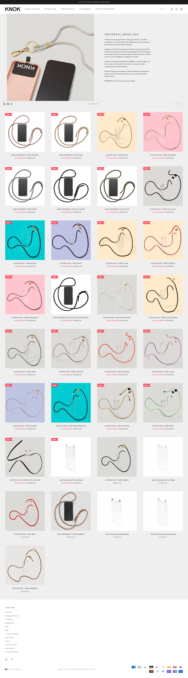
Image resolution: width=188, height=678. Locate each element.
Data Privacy (9, 637)
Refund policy (9, 648)
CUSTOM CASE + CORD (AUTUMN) (117, 426)
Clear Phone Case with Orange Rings (163, 534)
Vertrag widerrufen (105, 9)
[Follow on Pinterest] (12, 659)
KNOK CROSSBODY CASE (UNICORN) (25, 155)
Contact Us (9, 619)
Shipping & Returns (11, 616)
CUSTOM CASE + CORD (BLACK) (25, 263)
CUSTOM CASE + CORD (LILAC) (163, 372)
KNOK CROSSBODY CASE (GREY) (25, 209)
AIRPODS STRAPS (67, 9)
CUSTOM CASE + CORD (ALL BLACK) (163, 209)
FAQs (7, 627)
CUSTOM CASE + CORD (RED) (25, 534)
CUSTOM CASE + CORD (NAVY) (71, 263)
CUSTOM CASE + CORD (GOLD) (117, 155)
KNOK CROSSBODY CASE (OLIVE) (117, 209)
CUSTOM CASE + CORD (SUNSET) (163, 263)
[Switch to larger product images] (4, 104)
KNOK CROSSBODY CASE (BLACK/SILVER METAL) (71, 318)
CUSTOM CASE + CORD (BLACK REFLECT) (71, 426)
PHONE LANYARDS (32, 9)
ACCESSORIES (85, 9)
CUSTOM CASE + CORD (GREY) (25, 372)
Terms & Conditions (12, 634)
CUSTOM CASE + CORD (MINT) (163, 426)
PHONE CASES (50, 9)
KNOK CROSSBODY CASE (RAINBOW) (71, 534)
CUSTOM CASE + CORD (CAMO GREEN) (163, 318)
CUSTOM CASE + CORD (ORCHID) (25, 426)
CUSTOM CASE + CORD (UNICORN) (163, 155)
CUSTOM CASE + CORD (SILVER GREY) (117, 318)
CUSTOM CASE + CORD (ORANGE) (117, 372)
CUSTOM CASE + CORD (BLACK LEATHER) (25, 480)
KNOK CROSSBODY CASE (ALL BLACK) (71, 209)
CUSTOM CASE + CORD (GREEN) (117, 480)
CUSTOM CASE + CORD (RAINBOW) (25, 588)
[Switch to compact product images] (12, 104)
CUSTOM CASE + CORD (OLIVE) (117, 263)
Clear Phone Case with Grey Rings (163, 480)
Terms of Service (11, 645)
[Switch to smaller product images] (8, 104)
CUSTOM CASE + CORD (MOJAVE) (71, 372)
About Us (8, 612)
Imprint (7, 641)
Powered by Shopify (87, 669)
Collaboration (9, 623)
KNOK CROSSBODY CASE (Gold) (71, 155)
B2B (6, 630)
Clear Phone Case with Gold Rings (71, 480)
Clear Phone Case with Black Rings (117, 534)
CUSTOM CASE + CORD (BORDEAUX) (25, 318)
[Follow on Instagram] (6, 659)
